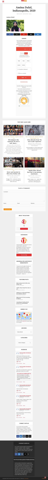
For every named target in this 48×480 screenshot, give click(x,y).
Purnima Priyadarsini (10, 147)
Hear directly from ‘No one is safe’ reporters (34, 140)
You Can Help (24, 255)
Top (14, 138)
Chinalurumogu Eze (17, 151)
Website (32, 203)
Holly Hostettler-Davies (16, 150)
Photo (19, 361)
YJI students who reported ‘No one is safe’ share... (13, 141)
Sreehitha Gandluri (11, 146)
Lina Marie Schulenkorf (21, 294)
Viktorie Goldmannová (9, 151)
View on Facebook (19, 363)
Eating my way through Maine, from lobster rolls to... (23, 293)
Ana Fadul (14, 149)
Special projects (33, 138)
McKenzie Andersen (35, 177)
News (27, 136)
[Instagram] (27, 436)
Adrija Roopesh (20, 299)
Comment (6, 191)
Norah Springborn (17, 147)
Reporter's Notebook (19, 136)
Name (5, 203)
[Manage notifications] (45, 477)
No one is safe (6, 136)
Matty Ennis (13, 152)
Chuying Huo (14, 148)
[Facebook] (17, 436)
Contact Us (44, 478)
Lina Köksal (19, 148)
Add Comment (25, 13)
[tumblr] (23, 436)
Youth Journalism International (35, 144)
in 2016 (28, 45)
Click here (24, 321)
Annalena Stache (7, 152)
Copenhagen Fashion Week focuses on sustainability (22, 302)
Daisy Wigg (18, 152)
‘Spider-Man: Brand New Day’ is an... (23, 288)
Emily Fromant (18, 146)
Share (24, 363)
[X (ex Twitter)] (30, 436)
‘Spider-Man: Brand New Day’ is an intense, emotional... (34, 172)
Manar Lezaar (8, 149)
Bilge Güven (18, 149)
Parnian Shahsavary (16, 153)
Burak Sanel (9, 153)
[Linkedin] (20, 436)
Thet (21, 152)
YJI (30, 13)
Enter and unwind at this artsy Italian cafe (13, 173)
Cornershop (26, 478)
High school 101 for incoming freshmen (23, 298)
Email (18, 203)
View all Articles (24, 228)
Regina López (8, 150)
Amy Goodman (8, 148)
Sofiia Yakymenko (14, 177)
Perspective (12, 136)
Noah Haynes (19, 304)
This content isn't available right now (24, 373)
